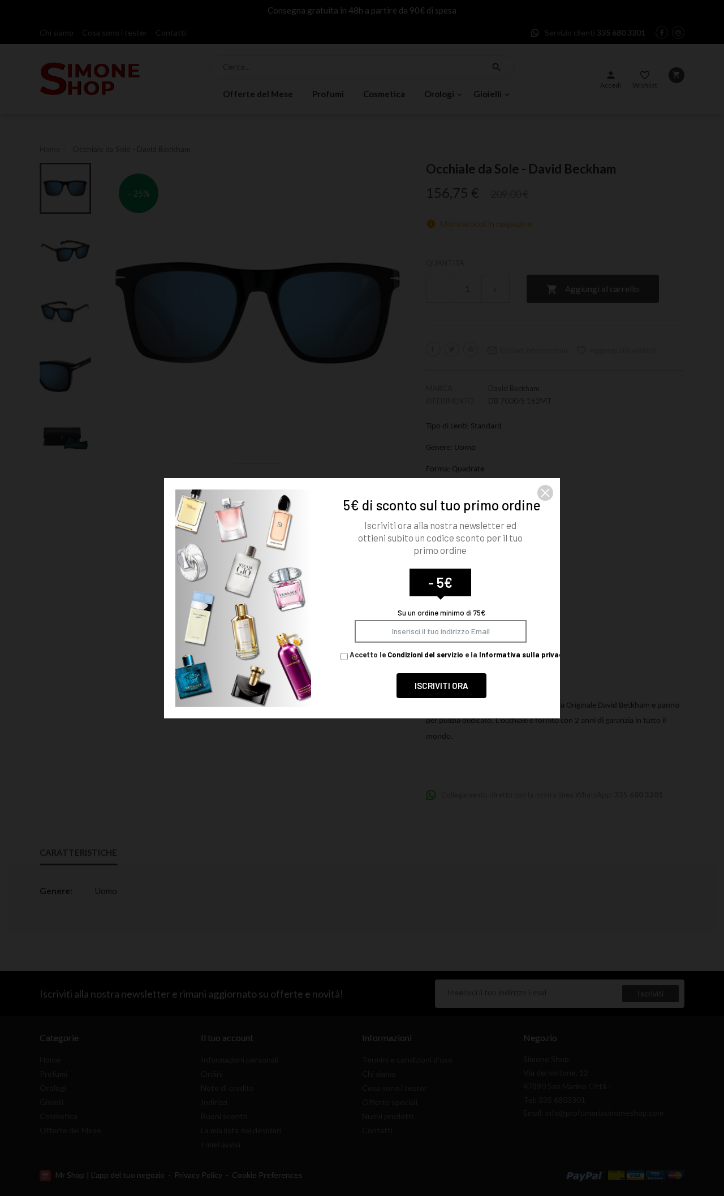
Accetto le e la (457, 654)
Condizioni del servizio (425, 654)
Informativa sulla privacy (523, 654)
